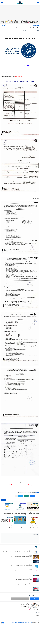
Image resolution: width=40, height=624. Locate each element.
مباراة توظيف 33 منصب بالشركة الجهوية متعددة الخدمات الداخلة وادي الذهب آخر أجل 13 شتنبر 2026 (17, 551)
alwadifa (37, 615)
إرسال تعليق (35, 534)
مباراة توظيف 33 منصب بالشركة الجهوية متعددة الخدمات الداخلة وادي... (20, 513)
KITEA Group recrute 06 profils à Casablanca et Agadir (24, 579)
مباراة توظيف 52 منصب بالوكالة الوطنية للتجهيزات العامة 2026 (22, 584)
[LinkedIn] (24, 598)
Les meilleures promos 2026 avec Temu (32, 618)
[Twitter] (15, 598)
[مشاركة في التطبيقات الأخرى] (16, 496)
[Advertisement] (20, 13)
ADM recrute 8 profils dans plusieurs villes (26, 547)
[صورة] (36, 548)
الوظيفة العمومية (35, 25)
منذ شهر (30, 583)
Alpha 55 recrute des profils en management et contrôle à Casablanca (21, 565)
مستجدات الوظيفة (25, 492)
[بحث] (2, 2)
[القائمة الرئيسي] (38, 2)
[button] (32, 496)
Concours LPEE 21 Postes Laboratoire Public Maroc (8, 513)
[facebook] (34, 598)
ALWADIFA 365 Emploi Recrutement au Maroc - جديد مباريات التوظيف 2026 (20, 622)
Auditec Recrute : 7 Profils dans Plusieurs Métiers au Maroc (23, 570)
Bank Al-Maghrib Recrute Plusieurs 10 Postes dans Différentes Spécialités (21, 556)
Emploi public (19, 492)
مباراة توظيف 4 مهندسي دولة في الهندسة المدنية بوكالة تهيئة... (33, 513)
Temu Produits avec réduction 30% (33, 617)
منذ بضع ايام (36, 524)
